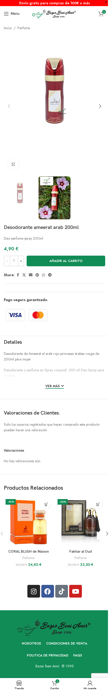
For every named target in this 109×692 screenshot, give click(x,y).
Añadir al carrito (65, 260)
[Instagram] (33, 591)
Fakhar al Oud (80, 551)
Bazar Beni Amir (47, 666)
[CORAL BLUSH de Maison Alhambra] (28, 522)
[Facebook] (47, 591)
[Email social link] (30, 275)
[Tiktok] (61, 591)
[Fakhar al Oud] (80, 522)
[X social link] (24, 275)
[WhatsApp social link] (44, 275)
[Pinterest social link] (37, 275)
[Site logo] (54, 13)
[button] (9, 106)
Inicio (8, 27)
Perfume (23, 27)
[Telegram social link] (50, 275)
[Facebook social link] (18, 275)
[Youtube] (75, 591)
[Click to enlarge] (13, 164)
